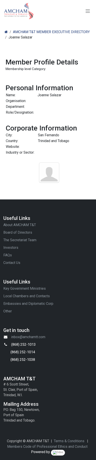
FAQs (7, 255)
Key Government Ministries (24, 288)
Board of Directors (17, 232)
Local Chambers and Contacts (26, 296)
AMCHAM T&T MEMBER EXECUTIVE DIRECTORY (51, 32)
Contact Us (11, 263)
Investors (10, 247)
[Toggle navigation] (88, 11)
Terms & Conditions (69, 441)
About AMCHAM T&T (19, 225)
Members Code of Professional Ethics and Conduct (47, 446)
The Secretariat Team (19, 240)
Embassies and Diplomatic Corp (28, 303)
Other (7, 311)
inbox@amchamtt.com (28, 337)
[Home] (6, 32)
